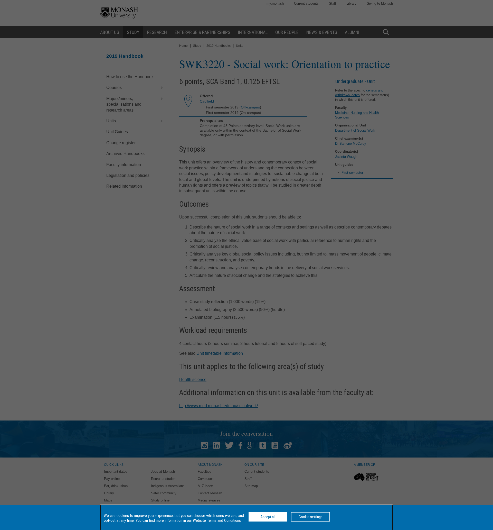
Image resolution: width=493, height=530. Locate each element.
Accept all (267, 517)
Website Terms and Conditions (217, 520)
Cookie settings (311, 517)
